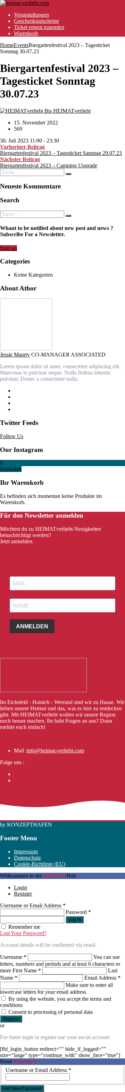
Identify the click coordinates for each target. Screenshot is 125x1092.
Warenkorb (26, 33)
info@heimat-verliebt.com (55, 750)
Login (20, 887)
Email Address (102, 978)
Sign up (8, 248)
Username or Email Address (33, 905)
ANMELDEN (32, 626)
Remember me (24, 927)
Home (7, 45)
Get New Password (22, 1088)
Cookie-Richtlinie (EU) (39, 864)
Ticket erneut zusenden (39, 27)
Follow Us (11, 436)
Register (23, 894)
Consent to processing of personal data (50, 1012)
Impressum (26, 851)
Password (78, 912)
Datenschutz (27, 858)
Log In (74, 919)
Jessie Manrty (15, 355)
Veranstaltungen (31, 15)
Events (21, 45)
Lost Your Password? (23, 933)
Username (13, 957)
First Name (26, 970)
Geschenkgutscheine (36, 21)
